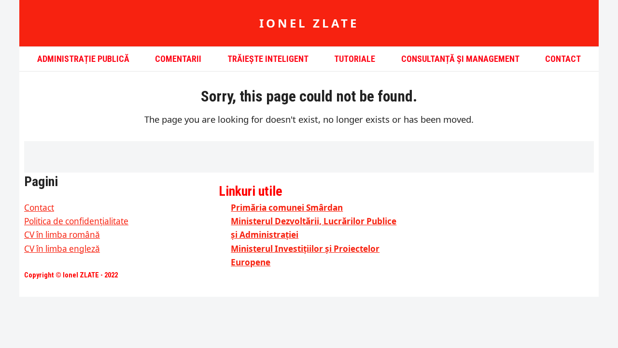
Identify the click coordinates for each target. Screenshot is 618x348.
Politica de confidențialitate (76, 221)
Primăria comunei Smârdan (287, 207)
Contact (39, 207)
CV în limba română (62, 234)
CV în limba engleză (62, 248)
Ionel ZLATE (309, 23)
